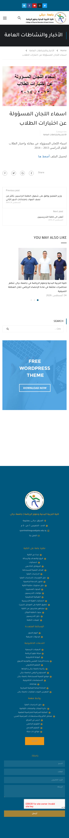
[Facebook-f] (29, 5)
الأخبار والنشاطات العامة (41, 51)
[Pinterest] (4, 173)
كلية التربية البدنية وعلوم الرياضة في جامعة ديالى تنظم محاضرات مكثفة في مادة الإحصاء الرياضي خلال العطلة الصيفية (37, 287)
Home (63, 51)
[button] (38, 300)
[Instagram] (39, 5)
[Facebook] (31, 173)
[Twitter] (45, 5)
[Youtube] (34, 5)
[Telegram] (24, 5)
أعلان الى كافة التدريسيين (50, 217)
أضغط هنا (44, 156)
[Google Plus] (22, 173)
